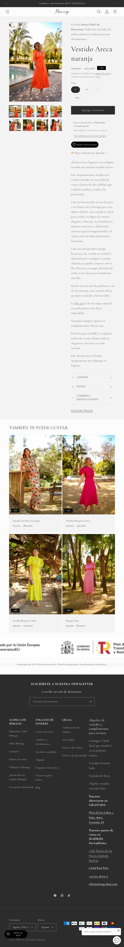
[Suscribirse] (90, 701)
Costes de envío (44, 731)
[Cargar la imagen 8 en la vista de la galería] (56, 125)
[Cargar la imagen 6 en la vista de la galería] (29, 125)
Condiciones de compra (71, 729)
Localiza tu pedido (46, 751)
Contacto (14, 751)
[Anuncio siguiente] (117, 3)
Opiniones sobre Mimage (18, 733)
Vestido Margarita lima (24, 620)
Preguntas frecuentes (47, 767)
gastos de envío (103, 73)
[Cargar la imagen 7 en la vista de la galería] (42, 125)
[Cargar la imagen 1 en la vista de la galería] (15, 111)
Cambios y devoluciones (43, 742)
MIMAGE (20, 939)
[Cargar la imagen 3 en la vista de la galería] (42, 111)
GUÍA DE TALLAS (82, 411)
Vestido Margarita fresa (78, 521)
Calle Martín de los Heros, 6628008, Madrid (100, 855)
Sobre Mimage (17, 743)
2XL (79, 98)
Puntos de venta (18, 759)
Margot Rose (72, 620)
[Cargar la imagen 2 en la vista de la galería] (29, 111)
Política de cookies (72, 747)
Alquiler (40, 759)
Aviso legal (68, 739)
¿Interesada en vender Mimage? (18, 777)
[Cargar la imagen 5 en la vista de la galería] (15, 125)
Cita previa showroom (21, 787)
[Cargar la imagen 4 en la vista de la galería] (56, 111)
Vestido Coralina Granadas (26, 521)
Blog (38, 787)
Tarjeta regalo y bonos (44, 777)
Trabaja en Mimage (19, 767)
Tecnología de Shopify (35, 939)
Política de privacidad (74, 755)
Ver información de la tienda (90, 135)
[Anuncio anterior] (6, 3)
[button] (8, 12)
